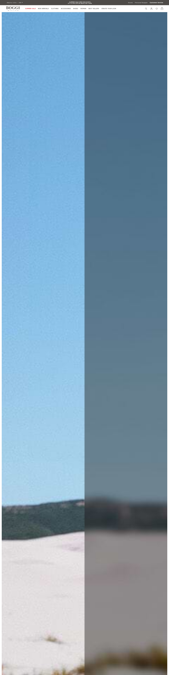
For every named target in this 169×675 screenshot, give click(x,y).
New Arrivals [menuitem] (43, 8)
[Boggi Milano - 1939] (13, 8)
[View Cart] (162, 8)
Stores (130, 2)
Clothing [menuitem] (55, 8)
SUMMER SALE (30, 9)
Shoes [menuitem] (75, 8)
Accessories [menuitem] (66, 8)
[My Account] (151, 8)
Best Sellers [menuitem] (94, 8)
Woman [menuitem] (83, 8)
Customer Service (156, 2)
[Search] (146, 8)
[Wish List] (156, 8)
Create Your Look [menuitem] (108, 8)
